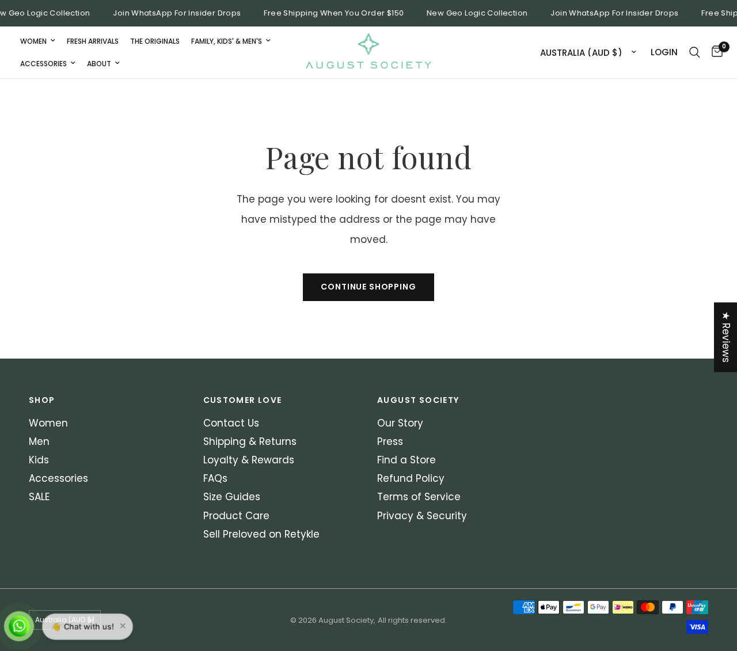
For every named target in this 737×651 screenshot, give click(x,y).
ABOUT (99, 63)
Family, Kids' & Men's (226, 40)
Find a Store (406, 460)
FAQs (215, 478)
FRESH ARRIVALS (93, 40)
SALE (39, 497)
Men (39, 441)
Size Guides (231, 497)
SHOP (42, 400)
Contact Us (231, 423)
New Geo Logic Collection (473, 13)
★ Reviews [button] (726, 337)
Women (33, 40)
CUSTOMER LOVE (242, 400)
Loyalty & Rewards (248, 460)
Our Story (400, 423)
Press (390, 441)
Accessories (43, 63)
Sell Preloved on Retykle (261, 534)
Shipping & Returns (250, 441)
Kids (39, 460)
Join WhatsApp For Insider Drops (173, 13)
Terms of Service (419, 497)
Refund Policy (411, 478)
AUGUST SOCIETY (418, 400)
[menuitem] (37, 40)
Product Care (236, 516)
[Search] (694, 52)
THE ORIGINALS (155, 40)
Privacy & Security (422, 516)
